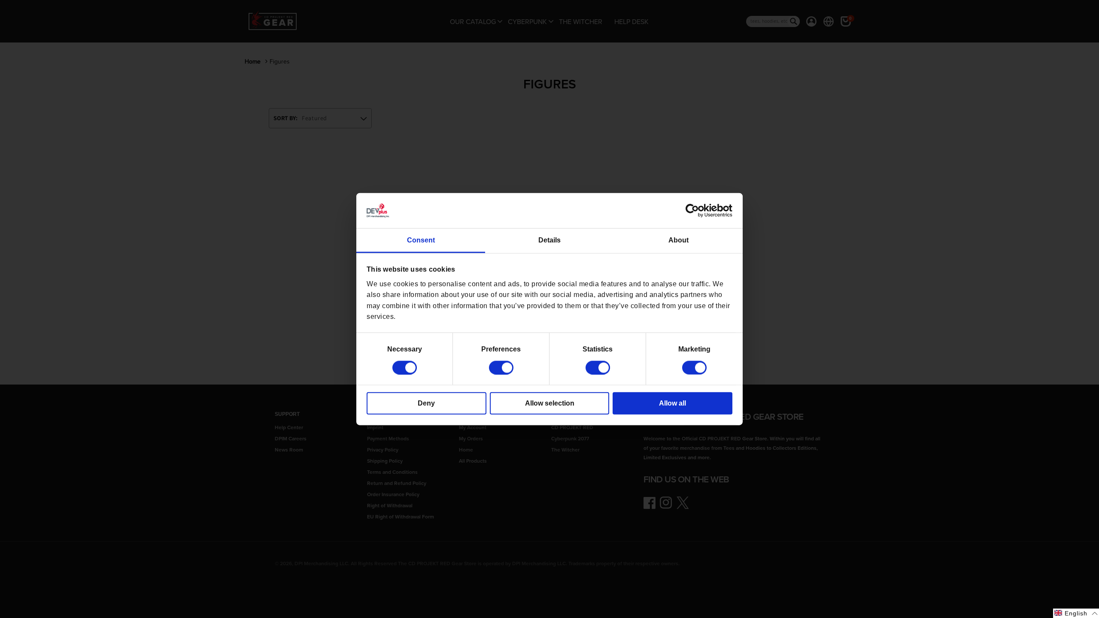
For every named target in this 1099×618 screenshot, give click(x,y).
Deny (426, 402)
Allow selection (549, 402)
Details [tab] (549, 240)
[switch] (501, 367)
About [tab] (678, 240)
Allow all (672, 402)
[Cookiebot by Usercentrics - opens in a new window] (694, 211)
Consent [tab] (421, 240)
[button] (1076, 613)
